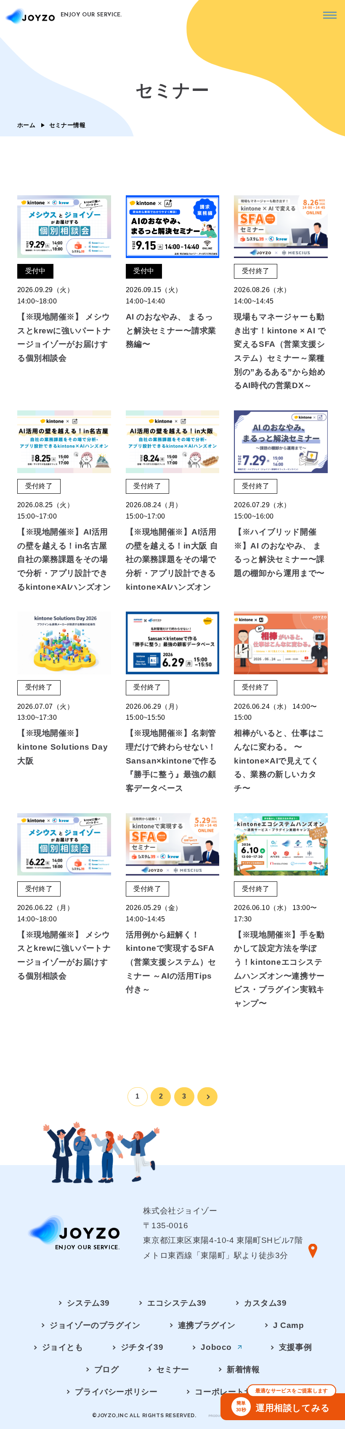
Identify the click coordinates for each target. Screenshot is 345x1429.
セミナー (173, 1369)
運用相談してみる (283, 1403)
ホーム (26, 125)
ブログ (106, 1369)
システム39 (88, 1302)
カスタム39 (265, 1302)
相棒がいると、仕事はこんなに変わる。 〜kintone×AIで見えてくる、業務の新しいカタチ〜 (279, 761)
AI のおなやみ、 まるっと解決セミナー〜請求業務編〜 (171, 330)
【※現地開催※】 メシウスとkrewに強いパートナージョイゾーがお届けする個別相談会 (64, 337)
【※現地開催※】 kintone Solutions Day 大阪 (62, 747)
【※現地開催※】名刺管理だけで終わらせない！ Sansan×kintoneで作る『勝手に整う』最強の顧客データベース (171, 761)
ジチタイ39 (142, 1347)
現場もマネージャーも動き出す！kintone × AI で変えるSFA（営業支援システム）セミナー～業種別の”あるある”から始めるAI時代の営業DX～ (280, 351)
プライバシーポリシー (116, 1391)
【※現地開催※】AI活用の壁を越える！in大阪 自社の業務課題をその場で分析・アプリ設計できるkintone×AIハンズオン (172, 559)
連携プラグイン (207, 1325)
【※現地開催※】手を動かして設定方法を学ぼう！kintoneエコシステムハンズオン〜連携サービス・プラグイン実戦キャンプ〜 (279, 969)
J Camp (288, 1325)
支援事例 (295, 1347)
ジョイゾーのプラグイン (95, 1325)
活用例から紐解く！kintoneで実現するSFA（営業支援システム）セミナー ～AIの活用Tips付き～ (171, 962)
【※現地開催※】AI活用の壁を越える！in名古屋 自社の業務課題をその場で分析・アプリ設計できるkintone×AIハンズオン (64, 559)
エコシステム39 (177, 1302)
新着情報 (243, 1369)
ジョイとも (62, 1347)
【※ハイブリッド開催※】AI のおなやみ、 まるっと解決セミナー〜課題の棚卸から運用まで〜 (279, 552)
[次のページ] (207, 1097)
